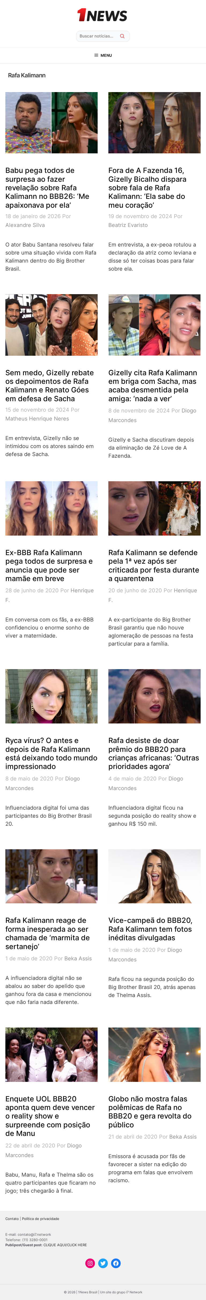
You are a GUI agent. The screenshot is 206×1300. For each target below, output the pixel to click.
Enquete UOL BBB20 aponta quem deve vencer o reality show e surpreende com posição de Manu (50, 1116)
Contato (12, 1218)
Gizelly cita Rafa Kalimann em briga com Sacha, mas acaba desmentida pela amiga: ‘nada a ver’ (152, 385)
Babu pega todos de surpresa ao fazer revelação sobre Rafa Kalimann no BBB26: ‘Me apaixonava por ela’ (47, 188)
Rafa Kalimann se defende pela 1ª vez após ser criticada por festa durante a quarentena (153, 565)
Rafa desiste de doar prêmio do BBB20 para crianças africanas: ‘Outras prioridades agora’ (153, 753)
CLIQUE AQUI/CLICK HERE (65, 1245)
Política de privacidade (40, 1218)
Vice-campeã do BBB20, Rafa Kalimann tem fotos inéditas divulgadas (150, 929)
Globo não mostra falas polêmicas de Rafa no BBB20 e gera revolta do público (150, 1111)
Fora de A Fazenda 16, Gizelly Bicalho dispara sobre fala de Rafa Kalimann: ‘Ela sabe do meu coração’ (147, 188)
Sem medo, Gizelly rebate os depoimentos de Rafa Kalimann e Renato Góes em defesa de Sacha (49, 385)
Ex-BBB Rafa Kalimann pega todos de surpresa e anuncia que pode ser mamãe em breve (49, 565)
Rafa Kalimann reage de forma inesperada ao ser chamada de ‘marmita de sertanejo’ (47, 933)
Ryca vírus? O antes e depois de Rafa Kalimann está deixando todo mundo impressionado (51, 753)
